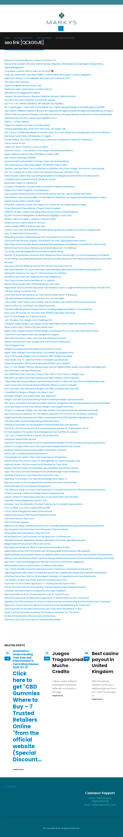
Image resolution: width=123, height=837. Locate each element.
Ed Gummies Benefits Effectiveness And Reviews (29, 615)
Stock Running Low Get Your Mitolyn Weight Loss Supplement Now (38, 406)
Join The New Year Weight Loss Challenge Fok (28, 320)
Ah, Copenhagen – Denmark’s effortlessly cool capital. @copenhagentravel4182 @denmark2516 (54, 107)
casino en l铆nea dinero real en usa (22, 85)
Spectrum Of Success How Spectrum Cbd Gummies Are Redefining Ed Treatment (47, 605)
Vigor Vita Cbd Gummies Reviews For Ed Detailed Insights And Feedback (41, 471)
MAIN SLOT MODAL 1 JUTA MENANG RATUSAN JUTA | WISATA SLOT (37, 78)
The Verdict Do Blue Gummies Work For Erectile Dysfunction (35, 579)
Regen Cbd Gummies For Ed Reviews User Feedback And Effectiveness (41, 468)
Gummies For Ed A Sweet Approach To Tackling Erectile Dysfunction (40, 583)
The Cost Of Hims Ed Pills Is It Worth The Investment (31, 435)
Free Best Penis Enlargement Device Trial (25, 500)
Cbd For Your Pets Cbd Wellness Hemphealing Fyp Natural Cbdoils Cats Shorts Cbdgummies (52, 229)
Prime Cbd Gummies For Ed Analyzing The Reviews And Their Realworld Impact (45, 587)
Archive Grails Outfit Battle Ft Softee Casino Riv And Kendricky (36, 161)
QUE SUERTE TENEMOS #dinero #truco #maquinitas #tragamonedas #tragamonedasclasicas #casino (58, 110)
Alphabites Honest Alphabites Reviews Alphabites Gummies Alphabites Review (45, 540)
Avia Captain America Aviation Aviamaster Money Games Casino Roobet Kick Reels (47, 193)
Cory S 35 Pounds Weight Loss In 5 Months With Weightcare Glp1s (38, 356)
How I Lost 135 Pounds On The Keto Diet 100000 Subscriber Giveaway (39, 312)
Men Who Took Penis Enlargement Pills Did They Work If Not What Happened (44, 561)
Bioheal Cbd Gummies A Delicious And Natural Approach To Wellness (40, 247)
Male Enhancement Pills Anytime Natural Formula (30, 514)
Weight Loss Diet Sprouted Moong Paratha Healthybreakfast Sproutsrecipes (43, 399)
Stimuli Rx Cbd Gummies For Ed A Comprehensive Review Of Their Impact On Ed (46, 428)
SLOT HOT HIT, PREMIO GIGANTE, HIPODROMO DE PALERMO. (34, 103)
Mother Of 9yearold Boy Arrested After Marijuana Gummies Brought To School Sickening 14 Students (57, 255)
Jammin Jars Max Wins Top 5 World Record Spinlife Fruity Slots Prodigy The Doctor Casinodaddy (54, 168)
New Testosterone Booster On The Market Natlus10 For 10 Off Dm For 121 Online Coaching (50, 413)
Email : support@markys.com (100, 804)
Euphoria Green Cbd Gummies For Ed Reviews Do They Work (35, 464)
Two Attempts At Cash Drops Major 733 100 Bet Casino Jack (35, 164)
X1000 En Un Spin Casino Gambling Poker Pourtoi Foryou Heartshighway (41, 211)
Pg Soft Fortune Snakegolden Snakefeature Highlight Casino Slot (38, 215)
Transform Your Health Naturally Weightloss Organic (31, 334)
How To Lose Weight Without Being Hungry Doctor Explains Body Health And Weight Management (55, 367)
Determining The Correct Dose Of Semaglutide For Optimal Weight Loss (42, 460)
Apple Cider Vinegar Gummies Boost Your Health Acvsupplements (39, 352)
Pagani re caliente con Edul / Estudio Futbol (27, 125)
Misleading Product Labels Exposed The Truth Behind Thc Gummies (39, 237)
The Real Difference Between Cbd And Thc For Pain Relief (34, 298)
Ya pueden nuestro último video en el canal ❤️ (29, 71)
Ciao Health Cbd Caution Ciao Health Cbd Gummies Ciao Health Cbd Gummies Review (50, 302)
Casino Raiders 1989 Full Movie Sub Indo (24, 226)
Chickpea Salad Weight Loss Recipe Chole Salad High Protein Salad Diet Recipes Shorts (49, 323)
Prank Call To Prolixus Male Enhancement (25, 453)
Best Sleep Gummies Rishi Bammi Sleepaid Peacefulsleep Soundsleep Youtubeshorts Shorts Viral (54, 244)
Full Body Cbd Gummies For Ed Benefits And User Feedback (35, 590)
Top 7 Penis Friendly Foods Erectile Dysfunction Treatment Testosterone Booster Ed (48, 569)
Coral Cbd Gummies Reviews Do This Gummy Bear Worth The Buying (40, 294)
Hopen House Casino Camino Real (22, 201)
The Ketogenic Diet (14, 345)
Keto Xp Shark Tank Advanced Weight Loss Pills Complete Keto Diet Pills (41, 388)
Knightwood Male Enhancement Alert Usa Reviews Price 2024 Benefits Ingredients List (48, 417)
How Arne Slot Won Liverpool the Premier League (29, 99)
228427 (103, 801)
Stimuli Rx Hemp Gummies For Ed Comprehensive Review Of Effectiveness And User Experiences (54, 442)
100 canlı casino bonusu (16, 81)
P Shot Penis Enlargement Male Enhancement (28, 511)
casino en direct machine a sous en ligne (26, 146)
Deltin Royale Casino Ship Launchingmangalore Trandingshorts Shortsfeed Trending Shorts (51, 175)
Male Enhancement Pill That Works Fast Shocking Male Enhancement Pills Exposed (47, 551)
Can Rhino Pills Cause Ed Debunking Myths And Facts (31, 421)
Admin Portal (10, 787)
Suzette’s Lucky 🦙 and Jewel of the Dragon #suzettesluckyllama (38, 150)
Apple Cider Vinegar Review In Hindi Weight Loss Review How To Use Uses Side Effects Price (51, 330)
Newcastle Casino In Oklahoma (20, 182)
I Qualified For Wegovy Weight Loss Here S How (28, 392)
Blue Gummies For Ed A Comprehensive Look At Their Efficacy (36, 594)
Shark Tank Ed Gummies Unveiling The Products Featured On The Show (41, 612)
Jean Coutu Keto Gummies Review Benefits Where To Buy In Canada (40, 385)
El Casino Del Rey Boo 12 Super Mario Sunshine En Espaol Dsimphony (39, 186)
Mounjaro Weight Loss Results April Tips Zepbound (30, 395)
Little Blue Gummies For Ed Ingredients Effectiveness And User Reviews (41, 424)
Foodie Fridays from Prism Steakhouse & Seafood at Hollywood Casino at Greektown (48, 139)
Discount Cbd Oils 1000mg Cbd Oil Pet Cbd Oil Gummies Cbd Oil (38, 265)
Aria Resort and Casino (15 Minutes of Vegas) (27, 136)
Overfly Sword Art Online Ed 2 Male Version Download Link (34, 493)
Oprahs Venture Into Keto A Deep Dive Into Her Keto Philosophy (37, 341)
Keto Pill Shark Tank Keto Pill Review (22, 370)
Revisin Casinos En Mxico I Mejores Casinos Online (30, 219)
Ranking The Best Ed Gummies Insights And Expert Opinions (35, 450)
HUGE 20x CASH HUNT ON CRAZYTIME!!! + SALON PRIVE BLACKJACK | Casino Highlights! (47, 74)
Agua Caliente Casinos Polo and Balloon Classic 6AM (31, 154)
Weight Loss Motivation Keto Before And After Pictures (32, 348)
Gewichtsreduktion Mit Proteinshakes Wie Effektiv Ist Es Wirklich (37, 363)
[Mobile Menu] (61, 28)
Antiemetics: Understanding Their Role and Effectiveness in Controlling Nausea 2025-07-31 (26, 659)
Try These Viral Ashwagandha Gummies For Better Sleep (33, 251)
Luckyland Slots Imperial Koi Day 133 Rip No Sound (29, 179)
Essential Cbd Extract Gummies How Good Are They (31, 475)
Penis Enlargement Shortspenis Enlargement (27, 486)
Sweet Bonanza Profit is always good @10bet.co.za (30, 118)
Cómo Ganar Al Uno (14, 143)
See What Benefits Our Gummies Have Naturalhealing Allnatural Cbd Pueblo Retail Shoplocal (52, 269)
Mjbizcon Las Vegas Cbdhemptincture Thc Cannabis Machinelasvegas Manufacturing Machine (54, 525)
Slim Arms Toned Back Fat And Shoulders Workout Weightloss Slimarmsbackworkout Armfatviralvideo (57, 403)
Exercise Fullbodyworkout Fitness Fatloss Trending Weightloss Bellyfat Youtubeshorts (48, 309)
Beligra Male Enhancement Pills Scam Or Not (27, 543)
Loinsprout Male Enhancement (20, 439)
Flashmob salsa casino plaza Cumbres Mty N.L (28, 89)
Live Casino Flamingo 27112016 (19, 157)
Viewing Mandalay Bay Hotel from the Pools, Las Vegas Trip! (35, 128)
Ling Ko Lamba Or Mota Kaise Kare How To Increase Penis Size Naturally (41, 496)
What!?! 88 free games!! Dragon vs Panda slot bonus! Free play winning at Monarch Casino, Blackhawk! (58, 114)
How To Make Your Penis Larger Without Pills (27, 507)
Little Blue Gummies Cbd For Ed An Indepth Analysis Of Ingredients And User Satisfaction (50, 576)
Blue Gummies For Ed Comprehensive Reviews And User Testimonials (40, 482)
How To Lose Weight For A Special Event (25, 316)
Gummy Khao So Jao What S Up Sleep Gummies (29, 305)
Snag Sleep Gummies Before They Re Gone (27, 532)
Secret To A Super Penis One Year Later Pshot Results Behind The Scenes (42, 446)
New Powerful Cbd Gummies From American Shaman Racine (36, 529)
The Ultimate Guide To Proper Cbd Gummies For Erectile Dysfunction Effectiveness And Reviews (54, 489)
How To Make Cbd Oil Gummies (21, 233)
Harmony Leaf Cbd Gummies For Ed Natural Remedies (32, 619)
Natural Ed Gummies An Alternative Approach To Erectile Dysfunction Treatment (46, 597)
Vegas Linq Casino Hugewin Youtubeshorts (26, 190)
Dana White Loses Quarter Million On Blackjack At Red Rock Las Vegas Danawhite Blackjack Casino (55, 197)
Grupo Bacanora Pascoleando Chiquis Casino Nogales (32, 208)
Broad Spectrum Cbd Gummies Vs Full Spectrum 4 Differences (37, 536)
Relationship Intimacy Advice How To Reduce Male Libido (33, 565)
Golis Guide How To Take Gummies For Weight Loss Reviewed (36, 359)
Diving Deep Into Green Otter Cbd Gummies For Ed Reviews (35, 457)
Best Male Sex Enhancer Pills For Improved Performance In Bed (36, 547)
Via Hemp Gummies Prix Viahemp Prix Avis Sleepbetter (32, 276)
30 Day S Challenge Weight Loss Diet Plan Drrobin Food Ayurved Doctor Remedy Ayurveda (51, 410)
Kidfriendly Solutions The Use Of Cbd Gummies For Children (35, 273)
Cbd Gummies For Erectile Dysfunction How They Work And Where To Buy (43, 608)
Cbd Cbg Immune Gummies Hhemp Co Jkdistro (29, 280)
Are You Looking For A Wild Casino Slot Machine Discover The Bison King (41, 172)
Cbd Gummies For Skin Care (19, 518)
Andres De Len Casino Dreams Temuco (25, 222)
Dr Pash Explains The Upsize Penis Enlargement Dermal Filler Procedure (41, 431)
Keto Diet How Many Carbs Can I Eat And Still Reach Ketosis (35, 338)
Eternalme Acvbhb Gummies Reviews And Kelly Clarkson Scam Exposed (41, 377)
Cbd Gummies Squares (16, 522)
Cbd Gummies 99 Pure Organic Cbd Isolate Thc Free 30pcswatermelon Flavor (45, 240)
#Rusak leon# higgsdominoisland (22, 92)
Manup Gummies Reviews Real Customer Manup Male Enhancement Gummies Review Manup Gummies (59, 558)
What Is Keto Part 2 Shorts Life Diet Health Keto (28, 327)
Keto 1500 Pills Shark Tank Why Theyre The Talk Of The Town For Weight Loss (44, 374)
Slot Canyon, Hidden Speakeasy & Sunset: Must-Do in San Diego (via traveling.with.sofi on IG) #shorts (57, 132)
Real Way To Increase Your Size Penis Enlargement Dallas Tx (35, 478)
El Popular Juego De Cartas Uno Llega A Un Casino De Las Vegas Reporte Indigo (45, 204)
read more (18, 769)
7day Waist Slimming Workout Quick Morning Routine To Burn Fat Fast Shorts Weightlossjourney (54, 381)
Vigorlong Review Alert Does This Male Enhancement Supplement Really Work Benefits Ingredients (55, 572)
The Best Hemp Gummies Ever (20, 291)
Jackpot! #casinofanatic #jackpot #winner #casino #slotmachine (40, 96)
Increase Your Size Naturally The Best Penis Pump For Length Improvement (43, 504)
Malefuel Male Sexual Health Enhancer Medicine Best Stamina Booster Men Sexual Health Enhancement (58, 554)
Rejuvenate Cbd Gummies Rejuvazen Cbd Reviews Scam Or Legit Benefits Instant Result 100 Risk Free (57, 287)
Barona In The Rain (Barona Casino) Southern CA (30, 60)
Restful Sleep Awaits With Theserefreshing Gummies (31, 284)
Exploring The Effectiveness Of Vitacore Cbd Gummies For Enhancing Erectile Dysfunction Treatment (57, 601)
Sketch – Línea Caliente (16, 121)
